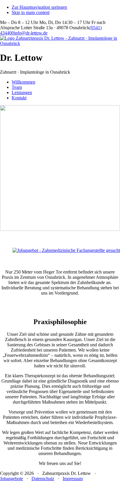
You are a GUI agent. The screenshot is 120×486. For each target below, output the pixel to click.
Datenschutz (42, 478)
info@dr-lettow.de (30, 32)
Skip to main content (31, 12)
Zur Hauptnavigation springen (39, 7)
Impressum (73, 478)
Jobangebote (11, 478)
